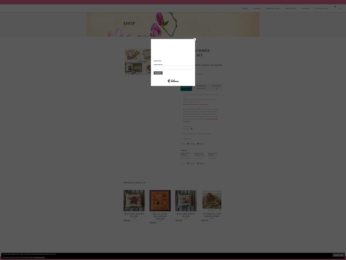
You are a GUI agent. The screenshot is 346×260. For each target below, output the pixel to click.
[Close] (194, 39)
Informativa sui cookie (39, 257)
